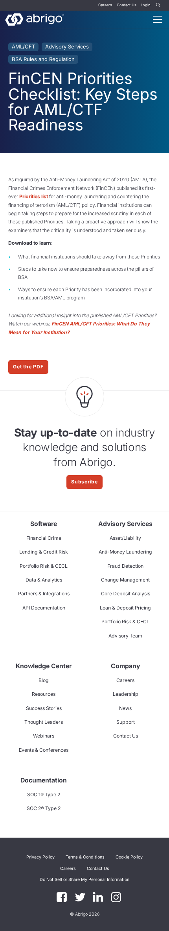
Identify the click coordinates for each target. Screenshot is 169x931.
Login (146, 5)
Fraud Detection (125, 566)
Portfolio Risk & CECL (44, 566)
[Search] (158, 5)
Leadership (125, 694)
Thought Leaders (43, 722)
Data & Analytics (44, 580)
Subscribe (84, 482)
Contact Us (126, 5)
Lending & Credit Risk (43, 552)
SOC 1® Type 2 (43, 794)
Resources (43, 694)
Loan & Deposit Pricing (125, 608)
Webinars (43, 736)
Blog (44, 680)
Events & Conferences (43, 750)
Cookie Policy (129, 857)
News (125, 708)
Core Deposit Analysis (125, 594)
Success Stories (44, 708)
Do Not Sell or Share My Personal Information (84, 879)
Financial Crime (43, 538)
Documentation (43, 780)
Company (125, 666)
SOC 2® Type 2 (44, 808)
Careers (105, 5)
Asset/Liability (125, 538)
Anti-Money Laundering (125, 552)
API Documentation (43, 608)
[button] (84, 879)
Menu (157, 19)
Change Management (125, 580)
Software (43, 524)
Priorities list (33, 196)
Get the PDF (28, 367)
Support (125, 722)
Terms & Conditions (85, 857)
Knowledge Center (44, 666)
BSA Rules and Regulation (43, 59)
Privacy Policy (40, 857)
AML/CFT (23, 46)
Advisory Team (125, 636)
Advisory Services (67, 46)
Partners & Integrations (44, 594)
